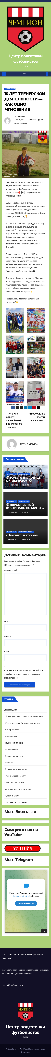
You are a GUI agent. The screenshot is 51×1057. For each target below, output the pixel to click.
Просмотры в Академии (15, 769)
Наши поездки (24, 474)
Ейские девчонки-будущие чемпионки (22, 723)
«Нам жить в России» (22, 535)
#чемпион (24, 124)
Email (7, 637)
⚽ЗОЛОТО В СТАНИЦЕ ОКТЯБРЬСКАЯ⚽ (23, 479)
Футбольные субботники (15, 802)
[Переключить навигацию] (24, 74)
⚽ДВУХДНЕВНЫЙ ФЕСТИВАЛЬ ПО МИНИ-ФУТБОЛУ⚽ (24, 508)
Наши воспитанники (26, 531)
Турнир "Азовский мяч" (15, 776)
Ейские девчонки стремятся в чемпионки (23, 716)
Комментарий (11, 570)
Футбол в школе (11, 796)
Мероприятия (10, 88)
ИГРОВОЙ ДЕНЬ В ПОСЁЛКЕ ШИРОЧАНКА (37, 417)
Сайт (6, 652)
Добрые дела (10, 710)
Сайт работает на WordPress (17, 1049)
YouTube (22, 848)
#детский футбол (36, 120)
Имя (7, 622)
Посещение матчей (13, 756)
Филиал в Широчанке (14, 782)
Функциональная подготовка (17, 789)
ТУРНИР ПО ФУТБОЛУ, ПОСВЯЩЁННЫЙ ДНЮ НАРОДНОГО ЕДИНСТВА (14, 420)
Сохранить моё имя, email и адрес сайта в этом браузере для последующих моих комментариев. (23, 674)
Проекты (8, 763)
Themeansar (25, 1052)
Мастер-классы (11, 730)
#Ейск (16, 124)
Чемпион (21, 117)
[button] (43, 74)
